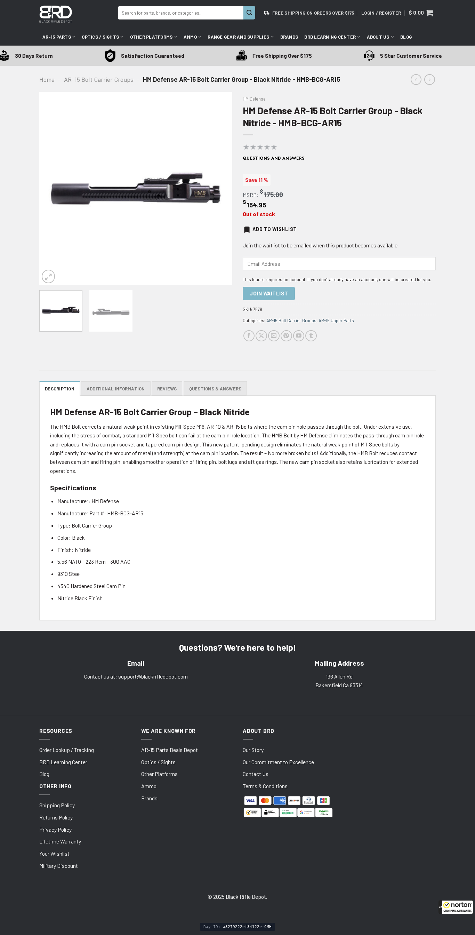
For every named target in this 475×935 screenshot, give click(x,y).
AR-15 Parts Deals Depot (169, 749)
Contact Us (255, 773)
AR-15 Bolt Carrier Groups (99, 79)
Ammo (190, 37)
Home (47, 79)
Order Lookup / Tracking (66, 749)
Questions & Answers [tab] (215, 388)
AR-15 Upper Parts (336, 320)
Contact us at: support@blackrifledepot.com (136, 676)
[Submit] (249, 12)
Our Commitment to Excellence (278, 762)
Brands (289, 37)
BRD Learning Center (330, 37)
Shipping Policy (57, 805)
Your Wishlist (54, 853)
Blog (406, 37)
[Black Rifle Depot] (76, 14)
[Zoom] (48, 276)
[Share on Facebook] (249, 336)
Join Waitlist (268, 293)
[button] (455, 907)
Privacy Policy (55, 829)
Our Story (253, 749)
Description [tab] (59, 388)
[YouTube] (299, 336)
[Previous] (52, 188)
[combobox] (180, 12)
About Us (378, 37)
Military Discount (58, 865)
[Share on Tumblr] (311, 336)
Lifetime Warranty (60, 841)
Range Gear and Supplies (238, 37)
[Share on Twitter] (261, 336)
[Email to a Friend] (274, 336)
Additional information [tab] (116, 388)
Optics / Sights (100, 37)
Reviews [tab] (167, 388)
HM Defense (254, 99)
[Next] (220, 188)
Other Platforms (151, 37)
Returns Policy (56, 817)
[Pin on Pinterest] (286, 336)
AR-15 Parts (56, 37)
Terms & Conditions (265, 786)
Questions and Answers (274, 158)
